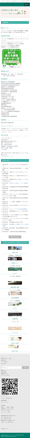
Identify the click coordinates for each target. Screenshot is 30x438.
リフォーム (15, 332)
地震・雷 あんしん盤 (6, 358)
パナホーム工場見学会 (6, 398)
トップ (2, 357)
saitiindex (3, 363)
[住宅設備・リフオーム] (15, 293)
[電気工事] (15, 248)
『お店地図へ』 (5, 149)
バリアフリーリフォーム (15, 335)
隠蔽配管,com (4, 373)
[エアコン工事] (15, 269)
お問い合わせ (15, 236)
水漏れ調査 (3, 372)
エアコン (15, 273)
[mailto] (15, 346)
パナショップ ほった (8, 4)
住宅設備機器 (15, 297)
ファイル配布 (4, 361)
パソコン (24, 168)
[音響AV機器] (15, 314)
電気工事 (5, 75)
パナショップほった (12, 435)
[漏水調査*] (15, 282)
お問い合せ (15, 351)
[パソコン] (15, 303)
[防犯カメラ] (15, 258)
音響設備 (15, 318)
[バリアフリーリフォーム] (15, 328)
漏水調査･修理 (15, 287)
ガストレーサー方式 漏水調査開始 (18, 209)
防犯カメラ (15, 263)
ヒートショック (5, 402)
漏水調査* (3, 360)
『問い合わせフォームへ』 (8, 156)
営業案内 (3, 405)
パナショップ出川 (5, 375)
